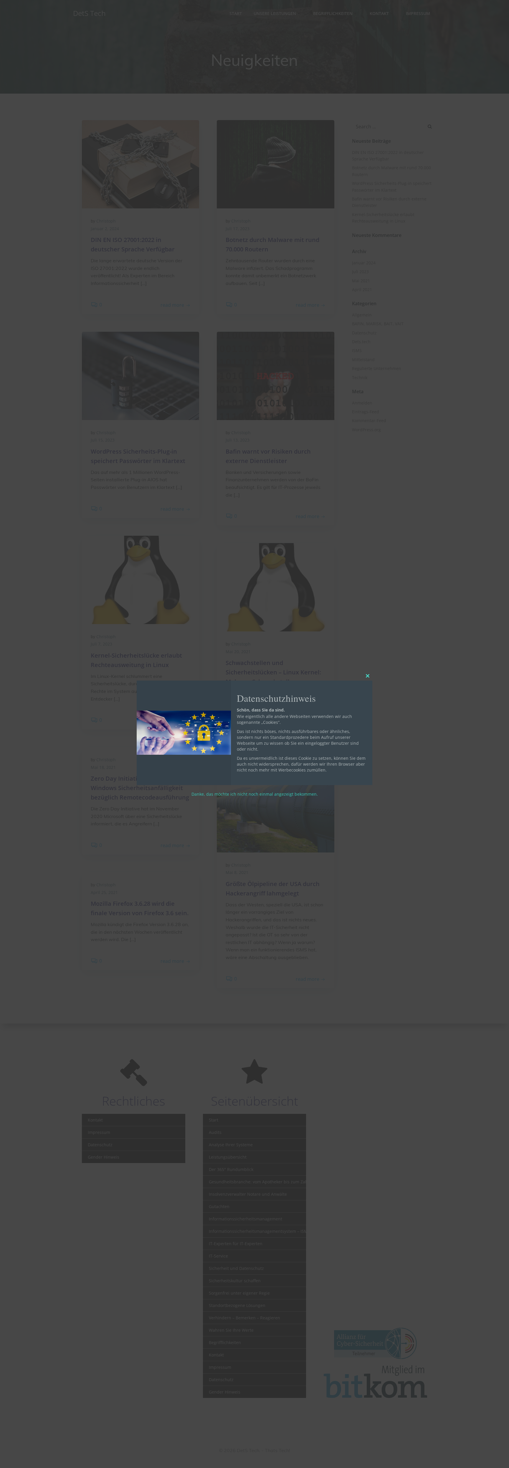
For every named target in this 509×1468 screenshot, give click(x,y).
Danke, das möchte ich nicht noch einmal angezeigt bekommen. (254, 794)
